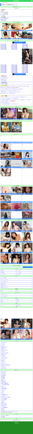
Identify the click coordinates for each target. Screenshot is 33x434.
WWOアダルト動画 (4, 404)
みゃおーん (2, 351)
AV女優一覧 (2, 270)
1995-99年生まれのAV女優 (4, 83)
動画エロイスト (3, 380)
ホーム (2, 305)
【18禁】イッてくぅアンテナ (5, 365)
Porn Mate (2, 408)
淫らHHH (2, 379)
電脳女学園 (2, 376)
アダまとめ (2, 355)
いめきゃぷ (2, 390)
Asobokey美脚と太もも (4, 394)
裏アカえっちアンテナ (4, 350)
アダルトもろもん (3, 403)
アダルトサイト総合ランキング (5, 364)
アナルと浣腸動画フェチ (4, 407)
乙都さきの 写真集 (3, 20)
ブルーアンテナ (3, 356)
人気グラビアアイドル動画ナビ (5, 397)
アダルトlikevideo (3, 399)
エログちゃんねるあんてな (4, 296)
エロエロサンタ (3, 366)
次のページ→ (23, 42)
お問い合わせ (18, 305)
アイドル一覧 (18, 270)
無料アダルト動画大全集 (4, 383)
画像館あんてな (3, 347)
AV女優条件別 (2, 272)
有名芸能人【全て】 (3, 283)
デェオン (2, 385)
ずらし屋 (2, 393)
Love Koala (17, 423)
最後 (20, 42)
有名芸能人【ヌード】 (4, 79)
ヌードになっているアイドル (4, 279)
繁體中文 (2, 301)
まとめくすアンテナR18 (4, 352)
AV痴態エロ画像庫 (4, 388)
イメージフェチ (3, 389)
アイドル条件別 (19, 272)
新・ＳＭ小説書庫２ (4, 398)
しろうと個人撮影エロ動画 (5, 384)
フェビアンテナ (3, 342)
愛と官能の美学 (3, 375)
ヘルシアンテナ (3, 361)
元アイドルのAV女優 (3, 80)
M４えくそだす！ (3, 371)
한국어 (18, 301)
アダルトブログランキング (4, 294)
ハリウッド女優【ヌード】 (4, 281)
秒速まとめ (2, 360)
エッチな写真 (3, 374)
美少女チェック (3, 402)
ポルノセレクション (4, 346)
